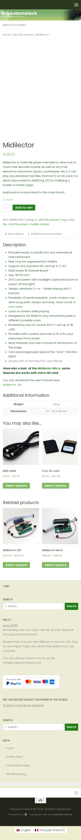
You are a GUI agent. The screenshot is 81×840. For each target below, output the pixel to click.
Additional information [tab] (46, 234)
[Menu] (76, 4)
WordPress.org (16, 774)
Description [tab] (16, 234)
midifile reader (39, 224)
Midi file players (14, 25)
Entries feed (14, 757)
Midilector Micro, (49, 368)
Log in (10, 748)
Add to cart (24, 208)
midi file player (18, 224)
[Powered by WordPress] (25, 814)
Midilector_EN (12, 385)
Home (7, 35)
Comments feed (18, 765)
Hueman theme (62, 814)
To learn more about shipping (23, 705)
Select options (16, 486)
